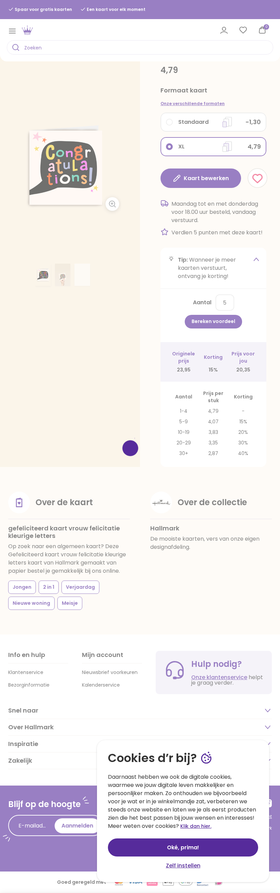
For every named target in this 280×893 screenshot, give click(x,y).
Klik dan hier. (195, 826)
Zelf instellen (183, 865)
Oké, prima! (183, 847)
